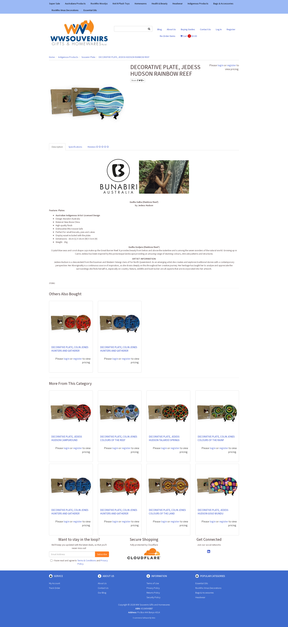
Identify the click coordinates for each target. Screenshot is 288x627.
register (231, 65)
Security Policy (153, 597)
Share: (134, 80)
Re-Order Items (167, 36)
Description (57, 146)
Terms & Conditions (86, 560)
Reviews (92, 146)
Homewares (141, 3)
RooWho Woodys (99, 3)
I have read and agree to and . (81, 562)
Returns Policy (153, 592)
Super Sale (54, 3)
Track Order (54, 587)
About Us (171, 29)
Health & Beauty (160, 3)
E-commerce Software (141, 618)
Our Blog (102, 592)
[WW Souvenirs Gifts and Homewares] (79, 32)
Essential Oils (90, 10)
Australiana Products (75, 3)
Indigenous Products (198, 3)
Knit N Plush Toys (121, 3)
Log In (219, 29)
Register (231, 29)
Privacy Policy (153, 587)
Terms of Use (152, 583)
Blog (159, 29)
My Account (54, 583)
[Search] (149, 29)
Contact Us (205, 29)
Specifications (75, 146)
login (221, 65)
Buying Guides (188, 29)
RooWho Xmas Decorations (65, 10)
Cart (189, 36)
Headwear (177, 3)
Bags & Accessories (223, 3)
